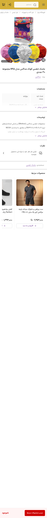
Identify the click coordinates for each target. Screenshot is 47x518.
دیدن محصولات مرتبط (35, 513)
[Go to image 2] (8, 61)
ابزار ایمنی (15, 12)
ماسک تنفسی (31, 165)
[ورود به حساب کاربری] (10, 4)
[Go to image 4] (5, 61)
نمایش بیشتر (42, 107)
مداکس (38, 77)
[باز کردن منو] (43, 5)
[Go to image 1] (11, 61)
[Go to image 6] (2, 61)
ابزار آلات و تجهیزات (28, 12)
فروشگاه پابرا (41, 12)
